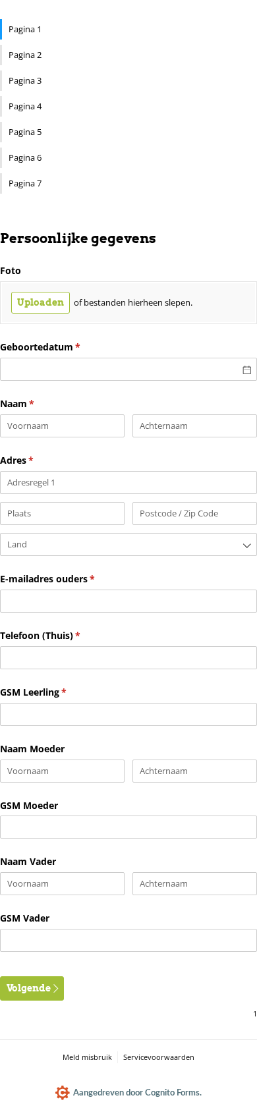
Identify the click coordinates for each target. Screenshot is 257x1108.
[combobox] (128, 544)
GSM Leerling (53, 692)
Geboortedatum (60, 347)
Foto (10, 270)
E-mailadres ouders (67, 578)
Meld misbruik (87, 1057)
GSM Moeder (29, 805)
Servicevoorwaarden (158, 1057)
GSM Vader (24, 918)
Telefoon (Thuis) (60, 635)
